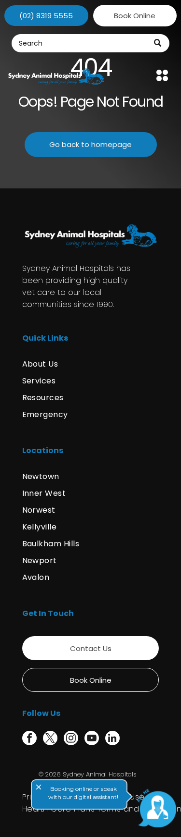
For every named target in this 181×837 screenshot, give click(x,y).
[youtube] (91, 739)
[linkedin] (112, 739)
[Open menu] (162, 75)
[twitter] (50, 739)
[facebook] (29, 739)
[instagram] (71, 739)
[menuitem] (90, 364)
